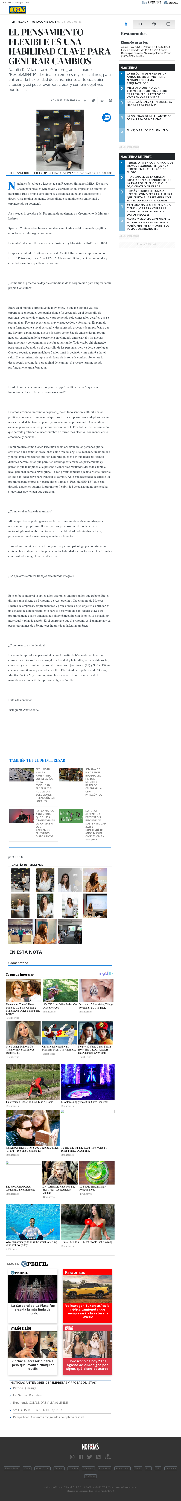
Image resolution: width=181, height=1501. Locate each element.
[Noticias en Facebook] (81, 1457)
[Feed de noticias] (98, 1457)
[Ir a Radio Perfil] (152, 2)
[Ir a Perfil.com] (171, 2)
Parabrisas (104, 1468)
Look (138, 1468)
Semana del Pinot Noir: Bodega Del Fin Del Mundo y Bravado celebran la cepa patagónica (93, 781)
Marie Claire (42, 1468)
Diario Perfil (12, 1468)
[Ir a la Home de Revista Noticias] (17, 10)
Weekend (88, 1468)
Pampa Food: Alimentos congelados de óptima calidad (48, 1417)
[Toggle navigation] (6, 9)
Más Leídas (129, 67)
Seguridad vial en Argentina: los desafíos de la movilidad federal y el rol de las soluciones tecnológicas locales (45, 785)
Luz (148, 1468)
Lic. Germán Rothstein (27, 1395)
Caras (27, 1468)
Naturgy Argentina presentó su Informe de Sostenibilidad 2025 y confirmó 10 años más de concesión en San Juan (95, 825)
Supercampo (122, 1468)
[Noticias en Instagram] (72, 1457)
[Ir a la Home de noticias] (90, 1446)
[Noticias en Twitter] (89, 1457)
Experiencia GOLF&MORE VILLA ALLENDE (40, 1403)
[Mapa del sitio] (108, 1457)
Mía (158, 1468)
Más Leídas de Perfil (136, 157)
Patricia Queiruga (24, 1388)
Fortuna (59, 1468)
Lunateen (171, 1468)
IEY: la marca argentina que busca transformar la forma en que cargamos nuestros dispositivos (45, 823)
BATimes (90, 1476)
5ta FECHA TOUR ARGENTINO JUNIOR (38, 1410)
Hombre (73, 1468)
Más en (13, 1264)
